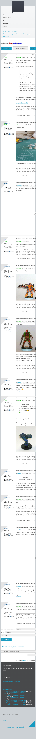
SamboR (15, 43)
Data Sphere (10, 727)
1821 (9, 66)
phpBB (24, 660)
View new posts (7, 689)
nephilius (19, 185)
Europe (12, 34)
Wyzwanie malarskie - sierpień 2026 (16, 700)
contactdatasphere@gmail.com (11, 681)
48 (9, 389)
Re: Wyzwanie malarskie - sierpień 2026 (14, 693)
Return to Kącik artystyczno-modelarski (13, 646)
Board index (6, 31)
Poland (18, 34)
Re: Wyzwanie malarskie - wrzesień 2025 (26, 122)
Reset (4, 720)
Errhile (19, 57)
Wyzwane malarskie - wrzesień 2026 (16, 691)
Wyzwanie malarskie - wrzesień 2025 (25, 54)
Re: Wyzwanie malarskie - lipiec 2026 (16, 701)
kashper (19, 382)
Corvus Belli (20, 727)
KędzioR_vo (21, 43)
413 (10, 67)
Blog (4, 15)
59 (9, 191)
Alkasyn (10, 43)
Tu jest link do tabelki (22, 103)
